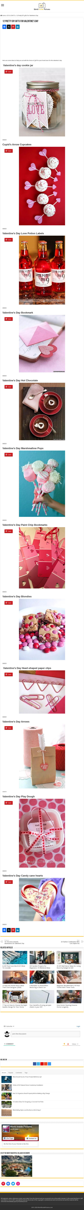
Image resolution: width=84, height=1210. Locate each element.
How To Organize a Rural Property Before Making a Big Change (31, 1093)
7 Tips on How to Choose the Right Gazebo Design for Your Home (14, 1006)
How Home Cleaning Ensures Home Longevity (67, 1006)
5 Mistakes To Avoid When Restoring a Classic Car (39, 986)
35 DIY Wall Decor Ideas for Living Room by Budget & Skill (69, 967)
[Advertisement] (42, 45)
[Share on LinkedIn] (18, 27)
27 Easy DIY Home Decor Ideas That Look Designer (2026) (13, 986)
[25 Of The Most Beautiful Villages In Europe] (16, 1166)
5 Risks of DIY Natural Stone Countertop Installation (28, 1085)
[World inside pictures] (42, 5)
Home (4, 15)
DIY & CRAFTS (11, 15)
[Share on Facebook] (4, 27)
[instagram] (49, 1063)
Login (78, 1026)
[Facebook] (34, 1063)
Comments (19, 1072)
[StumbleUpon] (45, 1063)
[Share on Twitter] (9, 27)
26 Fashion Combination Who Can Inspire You (70, 942)
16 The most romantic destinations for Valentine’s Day (14, 942)
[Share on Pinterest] (13, 27)
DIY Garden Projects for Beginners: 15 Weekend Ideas (40, 967)
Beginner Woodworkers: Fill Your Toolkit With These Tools (68, 986)
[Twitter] (38, 1063)
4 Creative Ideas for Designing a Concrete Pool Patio (28, 1102)
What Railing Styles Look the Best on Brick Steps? (27, 1110)
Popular (11, 1072)
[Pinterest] (42, 1063)
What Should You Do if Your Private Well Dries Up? (27, 1077)
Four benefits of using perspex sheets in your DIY (40, 1006)
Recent (4, 1072)
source (4, 139)
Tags (26, 1072)
